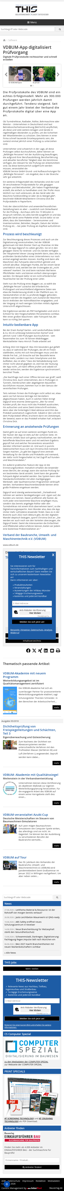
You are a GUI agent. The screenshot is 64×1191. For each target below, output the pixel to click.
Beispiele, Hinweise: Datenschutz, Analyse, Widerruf (31, 631)
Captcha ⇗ (44, 616)
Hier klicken (35, 613)
